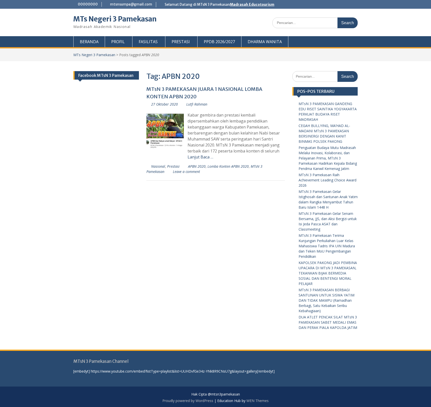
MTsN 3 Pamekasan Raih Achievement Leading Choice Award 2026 (327, 180)
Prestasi (173, 166)
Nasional (158, 166)
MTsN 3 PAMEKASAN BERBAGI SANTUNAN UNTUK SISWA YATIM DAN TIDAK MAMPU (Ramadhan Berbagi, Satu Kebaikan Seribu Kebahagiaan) (326, 300)
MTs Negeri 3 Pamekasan (115, 18)
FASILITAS (148, 41)
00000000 (88, 4)
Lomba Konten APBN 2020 (228, 166)
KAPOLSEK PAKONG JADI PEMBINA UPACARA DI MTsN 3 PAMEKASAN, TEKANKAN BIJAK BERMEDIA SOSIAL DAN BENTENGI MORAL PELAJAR (328, 273)
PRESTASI (181, 41)
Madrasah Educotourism (252, 4)
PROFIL (118, 41)
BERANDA (89, 41)
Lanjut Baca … (200, 157)
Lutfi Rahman (196, 104)
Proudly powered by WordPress (187, 400)
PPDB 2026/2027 (219, 41)
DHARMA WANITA (265, 41)
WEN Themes (257, 400)
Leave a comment (186, 171)
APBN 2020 (197, 166)
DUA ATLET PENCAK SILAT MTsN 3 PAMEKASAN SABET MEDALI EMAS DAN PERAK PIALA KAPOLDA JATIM (328, 322)
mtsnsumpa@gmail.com (131, 4)
